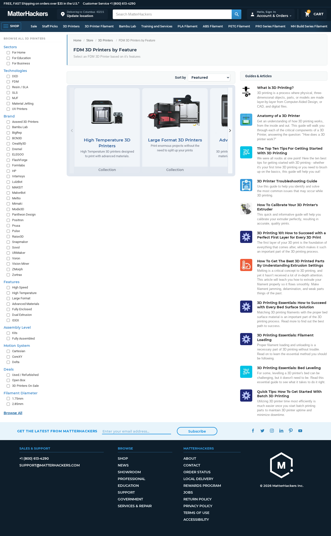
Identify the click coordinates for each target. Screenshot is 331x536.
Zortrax (17, 274)
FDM (15, 81)
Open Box (18, 380)
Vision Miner (20, 263)
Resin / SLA (20, 87)
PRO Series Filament (270, 26)
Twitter (262, 430)
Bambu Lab (127, 26)
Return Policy (197, 499)
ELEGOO (18, 154)
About (189, 458)
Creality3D (19, 143)
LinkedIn (281, 430)
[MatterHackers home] (28, 14)
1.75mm (17, 398)
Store (89, 40)
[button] (82, 14)
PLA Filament (187, 26)
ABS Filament (213, 26)
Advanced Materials (25, 303)
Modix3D (18, 209)
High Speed (20, 287)
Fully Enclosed (22, 309)
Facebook (253, 430)
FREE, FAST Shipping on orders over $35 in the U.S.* (41, 3)
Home (77, 40)
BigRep (17, 132)
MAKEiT (17, 187)
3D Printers (71, 26)
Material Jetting (22, 103)
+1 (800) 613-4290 (122, 3)
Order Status (197, 472)
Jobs (188, 492)
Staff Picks (50, 26)
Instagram (272, 430)
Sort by (180, 77)
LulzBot (17, 182)
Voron (16, 258)
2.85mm (17, 404)
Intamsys (18, 176)
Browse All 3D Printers (25, 38)
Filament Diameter (21, 393)
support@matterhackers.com (49, 465)
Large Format (21, 298)
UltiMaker (18, 253)
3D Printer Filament (99, 26)
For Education (21, 58)
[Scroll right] (230, 130)
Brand (9, 116)
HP (14, 170)
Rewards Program (202, 485)
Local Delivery (198, 479)
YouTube (300, 430)
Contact (191, 465)
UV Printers (19, 109)
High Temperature (24, 293)
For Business (21, 63)
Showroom (129, 472)
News (123, 465)
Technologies (15, 70)
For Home (18, 52)
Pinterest (291, 430)
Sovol (16, 247)
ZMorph (17, 269)
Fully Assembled (23, 338)
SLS (15, 92)
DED (15, 76)
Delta (15, 362)
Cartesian (18, 351)
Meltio (16, 198)
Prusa (16, 225)
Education (128, 485)
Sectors (10, 47)
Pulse (16, 231)
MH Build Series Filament (309, 26)
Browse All (13, 413)
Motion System (17, 345)
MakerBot (18, 192)
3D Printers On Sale (25, 386)
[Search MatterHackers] (236, 14)
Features (11, 282)
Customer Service (96, 3)
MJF (15, 98)
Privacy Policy (197, 506)
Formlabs (18, 165)
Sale (34, 26)
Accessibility (196, 519)
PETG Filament (239, 26)
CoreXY (17, 356)
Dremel (17, 149)
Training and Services (156, 26)
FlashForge (19, 160)
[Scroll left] (72, 130)
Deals (9, 369)
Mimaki (17, 203)
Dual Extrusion (22, 314)
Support (126, 492)
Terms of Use (196, 513)
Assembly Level (17, 327)
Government (130, 499)
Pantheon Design (24, 214)
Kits (14, 333)
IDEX (15, 320)
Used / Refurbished (25, 374)
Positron (18, 220)
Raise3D (18, 236)
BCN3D (17, 138)
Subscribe (197, 431)
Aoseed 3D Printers (25, 121)
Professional (131, 479)
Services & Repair (135, 506)
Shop (123, 458)
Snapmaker (20, 242)
